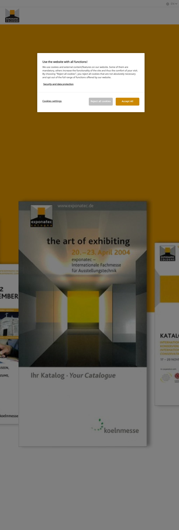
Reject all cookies (101, 101)
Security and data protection (58, 84)
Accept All (127, 101)
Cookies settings (52, 101)
